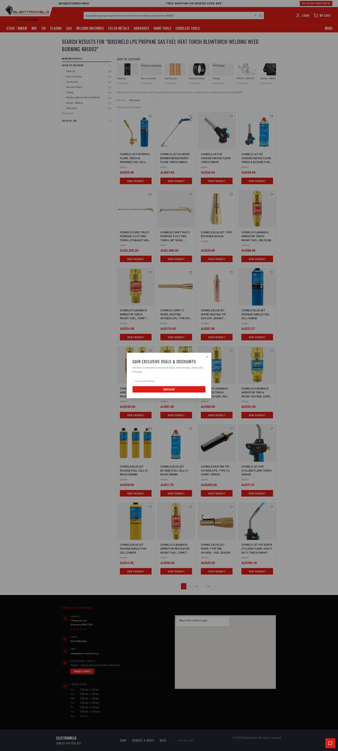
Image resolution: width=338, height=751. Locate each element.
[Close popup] (207, 357)
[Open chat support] (330, 743)
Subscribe (169, 389)
